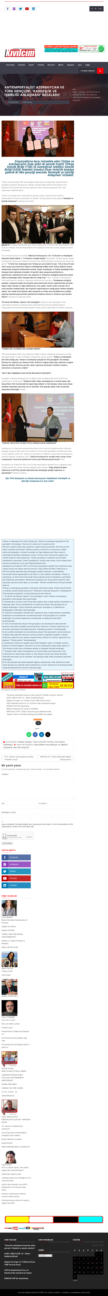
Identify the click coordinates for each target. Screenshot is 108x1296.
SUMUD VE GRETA (9, 927)
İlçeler (31, 65)
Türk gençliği (22, 747)
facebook (13, 857)
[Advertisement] (54, 27)
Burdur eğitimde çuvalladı (12, 1139)
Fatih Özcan (27, 102)
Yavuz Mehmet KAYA (10, 1117)
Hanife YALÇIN (7, 968)
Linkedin (13, 885)
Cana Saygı (6, 975)
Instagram (14, 864)
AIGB (36, 745)
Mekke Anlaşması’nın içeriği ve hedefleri (22, 709)
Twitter (12, 871)
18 (79, 1268)
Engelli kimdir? (7, 1143)
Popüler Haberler (88, 71)
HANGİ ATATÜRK (8, 930)
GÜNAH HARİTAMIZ (9, 1084)
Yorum (5, 774)
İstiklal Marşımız (8, 1096)
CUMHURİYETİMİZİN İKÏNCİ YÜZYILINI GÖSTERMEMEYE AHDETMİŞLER (13, 1077)
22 (97, 1268)
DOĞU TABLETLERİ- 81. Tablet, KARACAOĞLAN (25, 698)
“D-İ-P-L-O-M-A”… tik (9, 1092)
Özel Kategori (39, 742)
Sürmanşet (8, 745)
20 (88, 1268)
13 (88, 1263)
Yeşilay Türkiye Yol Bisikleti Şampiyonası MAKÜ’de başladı (29, 714)
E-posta (43, 804)
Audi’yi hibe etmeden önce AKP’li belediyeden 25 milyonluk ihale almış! (15, 1187)
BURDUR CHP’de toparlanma (18, 706)
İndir (38, 723)
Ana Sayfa (10, 65)
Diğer (88, 65)
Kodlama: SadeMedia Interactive (76, 1292)
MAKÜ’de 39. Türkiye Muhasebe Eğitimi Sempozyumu (55, 758)
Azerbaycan (43, 745)
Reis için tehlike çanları (11, 1024)
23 (101, 1268)
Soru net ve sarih (8, 1020)
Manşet (28, 742)
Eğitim (60, 65)
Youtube (13, 878)
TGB (14, 747)
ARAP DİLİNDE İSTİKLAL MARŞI (14, 1071)
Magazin (70, 65)
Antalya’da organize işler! (11, 1174)
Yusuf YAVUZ (7, 1165)
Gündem (21, 65)
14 (92, 1263)
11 (79, 1263)
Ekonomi (51, 65)
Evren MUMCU (7, 917)
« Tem (75, 1281)
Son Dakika (60, 742)
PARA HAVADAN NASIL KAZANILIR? (16, 1147)
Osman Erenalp (8, 1068)
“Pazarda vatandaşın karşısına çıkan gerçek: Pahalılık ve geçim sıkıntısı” (35, 695)
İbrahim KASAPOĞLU (10, 996)
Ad (3, 804)
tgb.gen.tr (5, 245)
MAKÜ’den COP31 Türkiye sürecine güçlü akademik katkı (29, 712)
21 (92, 1268)
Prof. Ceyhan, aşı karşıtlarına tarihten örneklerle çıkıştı (19, 758)
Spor (80, 65)
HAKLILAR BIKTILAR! (10, 947)
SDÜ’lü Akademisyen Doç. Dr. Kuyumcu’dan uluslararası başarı (31, 703)
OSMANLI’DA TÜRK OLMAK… (13, 1088)
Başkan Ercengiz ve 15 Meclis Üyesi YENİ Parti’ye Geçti (29, 701)
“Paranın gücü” (7, 1028)
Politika (41, 65)
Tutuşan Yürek (7, 971)
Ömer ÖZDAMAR (8, 1017)
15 (97, 1263)
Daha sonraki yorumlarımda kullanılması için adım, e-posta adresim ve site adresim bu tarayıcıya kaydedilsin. (37, 825)
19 (84, 1268)
